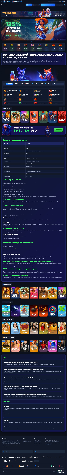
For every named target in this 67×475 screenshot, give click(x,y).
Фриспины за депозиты (27, 444)
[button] (4, 84)
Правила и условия (37, 440)
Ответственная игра (37, 441)
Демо (8, 119)
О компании (25, 440)
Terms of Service (48, 444)
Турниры (24, 442)
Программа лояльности (27, 441)
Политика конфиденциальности (37, 443)
